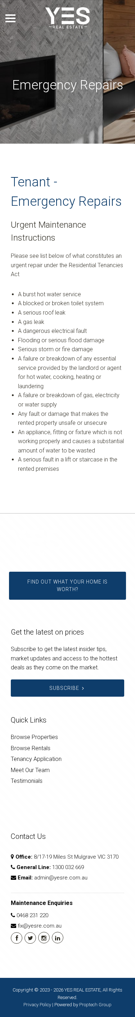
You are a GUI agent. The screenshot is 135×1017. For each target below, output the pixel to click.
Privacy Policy (37, 1004)
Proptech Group (95, 1004)
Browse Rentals (30, 748)
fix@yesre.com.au (40, 926)
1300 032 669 (68, 867)
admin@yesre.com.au (60, 877)
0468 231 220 (32, 915)
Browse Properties (34, 737)
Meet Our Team (30, 770)
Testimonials (26, 780)
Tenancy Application (36, 759)
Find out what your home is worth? (67, 586)
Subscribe (64, 688)
